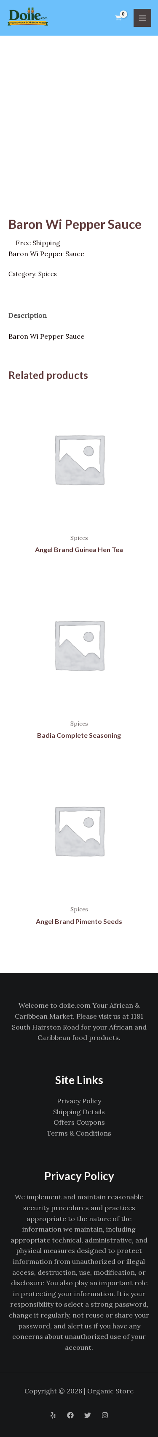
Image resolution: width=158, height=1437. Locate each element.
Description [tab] (27, 315)
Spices (47, 274)
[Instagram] (105, 1415)
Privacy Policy (79, 1101)
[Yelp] (53, 1415)
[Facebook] (70, 1415)
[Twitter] (87, 1415)
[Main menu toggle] (142, 17)
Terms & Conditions (79, 1133)
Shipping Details (79, 1112)
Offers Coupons (79, 1122)
